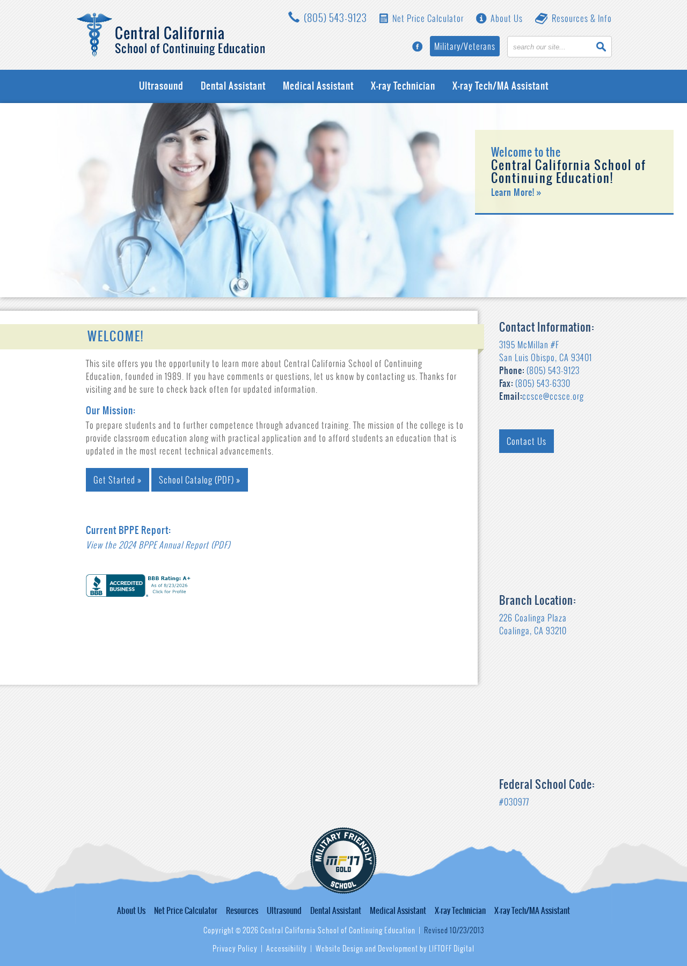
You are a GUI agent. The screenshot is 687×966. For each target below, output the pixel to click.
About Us (505, 18)
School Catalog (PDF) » (199, 480)
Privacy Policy (235, 948)
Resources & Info (581, 18)
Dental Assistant (233, 86)
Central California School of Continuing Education (171, 35)
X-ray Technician (403, 86)
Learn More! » (516, 192)
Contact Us (526, 441)
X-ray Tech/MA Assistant (500, 86)
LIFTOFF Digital (451, 948)
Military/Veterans (464, 46)
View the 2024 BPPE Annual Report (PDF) (158, 545)
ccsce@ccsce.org (553, 396)
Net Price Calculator (427, 18)
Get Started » (117, 480)
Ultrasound (161, 86)
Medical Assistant (318, 86)
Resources (242, 910)
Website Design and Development (367, 948)
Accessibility (286, 948)
